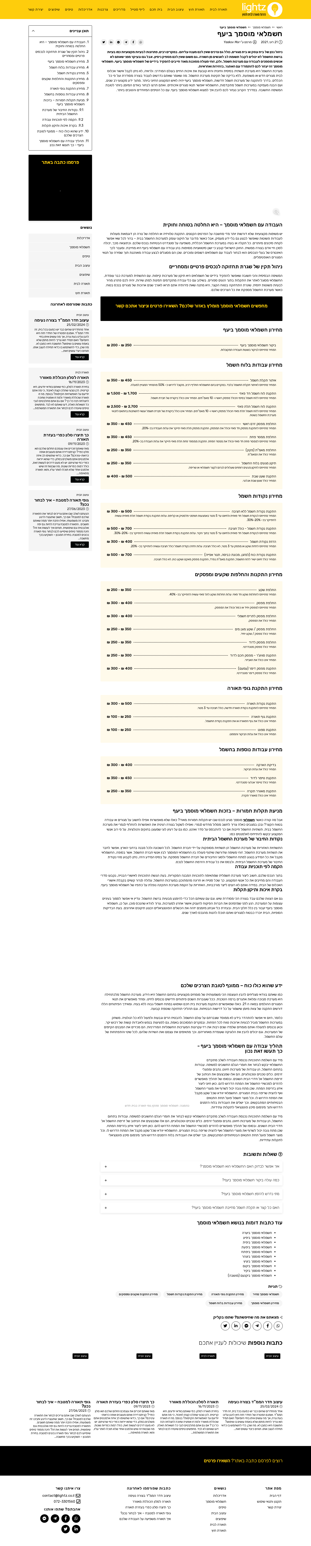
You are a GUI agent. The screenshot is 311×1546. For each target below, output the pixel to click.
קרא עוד (80, 357)
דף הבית (275, 1496)
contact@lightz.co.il (58, 1496)
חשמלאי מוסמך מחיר (266, 1294)
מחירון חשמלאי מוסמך (265, 1303)
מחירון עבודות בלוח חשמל (225, 1303)
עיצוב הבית (82, 315)
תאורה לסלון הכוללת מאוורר (151, 1501)
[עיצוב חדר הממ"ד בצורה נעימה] (252, 1374)
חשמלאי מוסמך (261, 27)
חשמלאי (249, 820)
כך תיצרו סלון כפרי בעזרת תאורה (148, 1507)
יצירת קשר (274, 1507)
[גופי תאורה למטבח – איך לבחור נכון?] (60, 1374)
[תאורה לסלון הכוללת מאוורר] (188, 1374)
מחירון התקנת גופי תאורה (227, 1294)
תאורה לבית (82, 372)
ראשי (279, 27)
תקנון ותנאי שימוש (269, 1501)
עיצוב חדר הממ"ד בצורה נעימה (149, 1496)
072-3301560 (64, 1501)
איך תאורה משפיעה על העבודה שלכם (145, 1519)
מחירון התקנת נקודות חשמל (184, 1294)
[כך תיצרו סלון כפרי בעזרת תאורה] (124, 1374)
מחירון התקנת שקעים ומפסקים (138, 1294)
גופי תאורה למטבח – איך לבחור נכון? (145, 1513)
